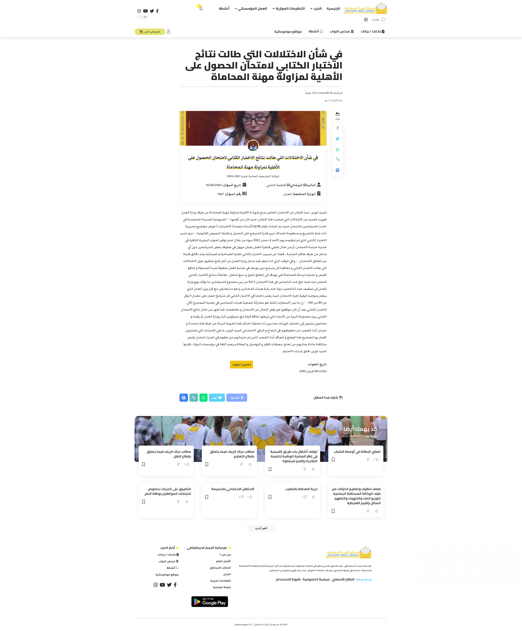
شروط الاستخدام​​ (288, 579)
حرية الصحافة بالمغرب (301, 489)
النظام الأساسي (343, 579)
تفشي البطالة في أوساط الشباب (357, 451)
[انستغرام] (139, 11)
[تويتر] (152, 11)
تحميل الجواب (241, 364)
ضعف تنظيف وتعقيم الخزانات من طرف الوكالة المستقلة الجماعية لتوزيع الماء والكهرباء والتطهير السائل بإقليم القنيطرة (356, 496)
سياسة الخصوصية (316, 579)
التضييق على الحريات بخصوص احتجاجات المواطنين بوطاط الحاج (168, 491)
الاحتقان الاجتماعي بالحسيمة (232, 489)
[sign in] (168, 32)
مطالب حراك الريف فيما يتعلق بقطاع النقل (169, 453)
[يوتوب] (145, 11)
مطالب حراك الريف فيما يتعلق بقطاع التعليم (232, 453)
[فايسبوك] (157, 11)
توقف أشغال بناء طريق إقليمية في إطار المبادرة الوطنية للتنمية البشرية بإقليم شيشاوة (293, 456)
